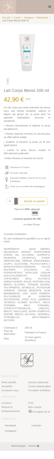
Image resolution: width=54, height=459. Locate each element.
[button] (6, 52)
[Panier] (44, 7)
